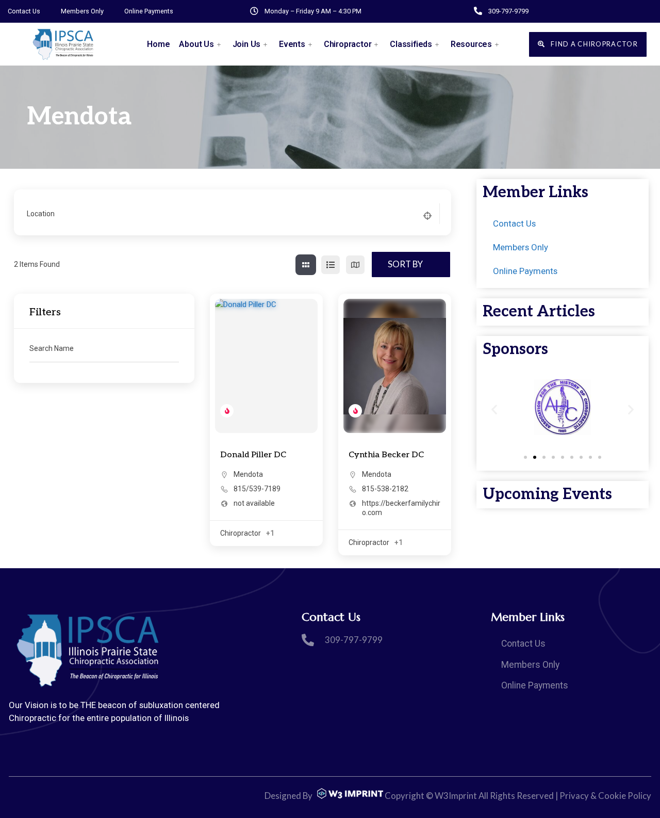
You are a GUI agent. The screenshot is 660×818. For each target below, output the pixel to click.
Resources (471, 44)
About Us (196, 44)
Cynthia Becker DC (386, 455)
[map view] (355, 264)
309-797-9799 (508, 11)
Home (158, 44)
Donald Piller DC (253, 455)
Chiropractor (348, 44)
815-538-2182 (385, 489)
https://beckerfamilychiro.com (401, 508)
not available (254, 503)
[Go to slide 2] (534, 457)
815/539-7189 (257, 489)
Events (292, 44)
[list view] (330, 264)
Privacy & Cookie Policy (605, 795)
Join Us (247, 44)
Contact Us (24, 11)
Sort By (405, 264)
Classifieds (411, 44)
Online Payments (148, 11)
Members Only (82, 11)
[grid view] (305, 264)
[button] (494, 409)
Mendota (248, 474)
